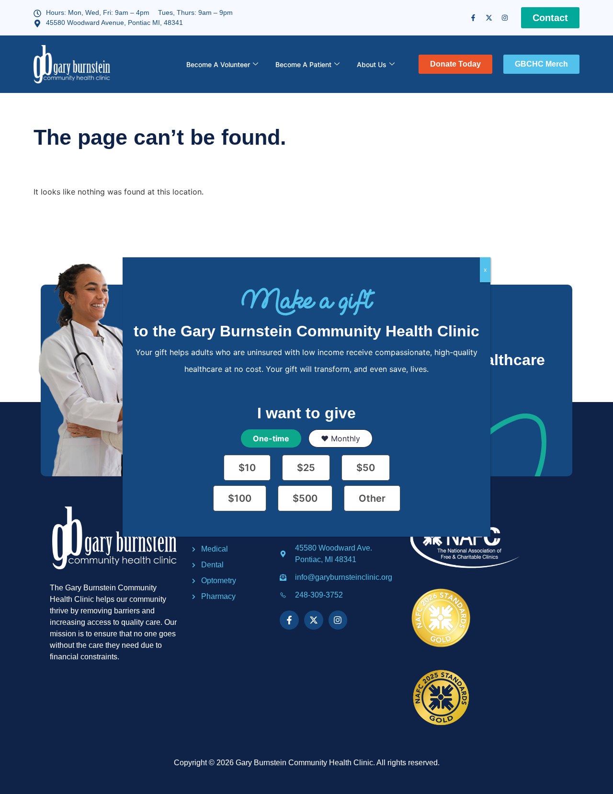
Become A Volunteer (218, 64)
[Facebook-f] (473, 17)
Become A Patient (303, 64)
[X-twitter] (489, 17)
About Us (371, 64)
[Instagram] (504, 17)
